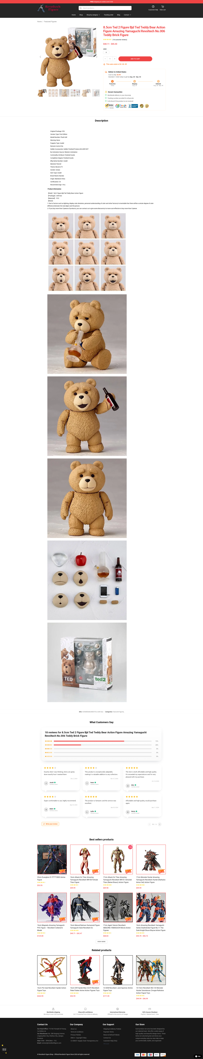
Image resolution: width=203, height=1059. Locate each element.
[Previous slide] (40, 57)
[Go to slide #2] (53, 93)
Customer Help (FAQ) (110, 1041)
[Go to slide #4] (75, 93)
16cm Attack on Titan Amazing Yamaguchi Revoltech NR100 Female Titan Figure (84, 879)
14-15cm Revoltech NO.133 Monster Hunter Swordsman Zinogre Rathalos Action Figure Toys (150, 990)
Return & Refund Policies (111, 1035)
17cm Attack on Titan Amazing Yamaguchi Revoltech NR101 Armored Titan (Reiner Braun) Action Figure (117, 879)
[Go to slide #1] (42, 93)
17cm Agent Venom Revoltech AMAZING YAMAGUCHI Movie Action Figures (117, 927)
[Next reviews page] (160, 824)
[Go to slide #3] (64, 93)
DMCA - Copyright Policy (78, 1038)
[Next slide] (96, 57)
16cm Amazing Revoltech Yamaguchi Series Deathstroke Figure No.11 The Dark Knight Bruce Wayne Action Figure (150, 927)
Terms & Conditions (77, 1032)
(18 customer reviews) (119, 40)
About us (74, 1029)
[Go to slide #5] (86, 93)
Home (39, 22)
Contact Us (107, 1038)
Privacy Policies (76, 1035)
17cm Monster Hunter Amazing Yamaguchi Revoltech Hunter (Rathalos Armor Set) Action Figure (150, 879)
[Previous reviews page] (149, 824)
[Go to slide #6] (97, 93)
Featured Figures (50, 22)
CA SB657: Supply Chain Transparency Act (84, 1041)
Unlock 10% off (4, 1050)
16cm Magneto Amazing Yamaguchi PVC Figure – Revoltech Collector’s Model (50, 927)
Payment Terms (108, 1032)
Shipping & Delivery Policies (112, 1029)
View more (101, 941)
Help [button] (199, 1056)
